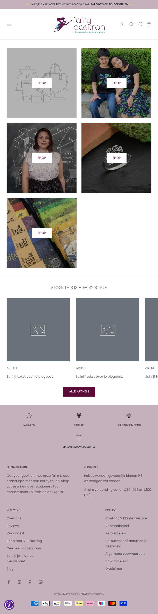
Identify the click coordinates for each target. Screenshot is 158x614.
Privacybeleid (116, 561)
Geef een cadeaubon (24, 548)
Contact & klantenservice (126, 518)
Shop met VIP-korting (24, 541)
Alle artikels (79, 391)
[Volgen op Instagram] (19, 582)
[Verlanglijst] (140, 24)
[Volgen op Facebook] (9, 582)
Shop (117, 83)
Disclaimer (113, 568)
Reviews (13, 525)
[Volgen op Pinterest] (30, 582)
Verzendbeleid (117, 525)
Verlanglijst (15, 533)
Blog (10, 568)
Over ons (14, 518)
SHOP (42, 83)
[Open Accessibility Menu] (9, 605)
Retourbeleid (115, 533)
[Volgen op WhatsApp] (41, 582)
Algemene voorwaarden (125, 553)
